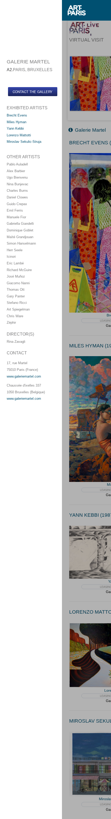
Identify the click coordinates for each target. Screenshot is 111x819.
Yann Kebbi (15, 128)
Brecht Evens (17, 115)
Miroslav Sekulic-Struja (24, 142)
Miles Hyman (16, 122)
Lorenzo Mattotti (19, 135)
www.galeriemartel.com (24, 376)
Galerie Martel (90, 130)
